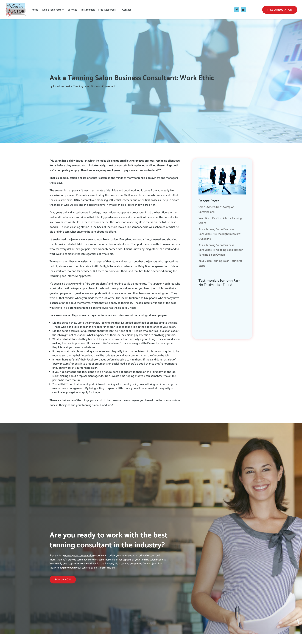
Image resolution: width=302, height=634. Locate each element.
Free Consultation (279, 10)
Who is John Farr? (51, 10)
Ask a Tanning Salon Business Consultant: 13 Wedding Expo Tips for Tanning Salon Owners (221, 250)
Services (72, 10)
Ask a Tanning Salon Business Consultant (90, 86)
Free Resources (107, 10)
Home (34, 10)
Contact (126, 10)
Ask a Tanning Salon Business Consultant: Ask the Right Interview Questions (219, 234)
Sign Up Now (63, 579)
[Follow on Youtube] (243, 9)
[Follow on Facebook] (236, 9)
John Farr (58, 86)
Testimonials (88, 10)
